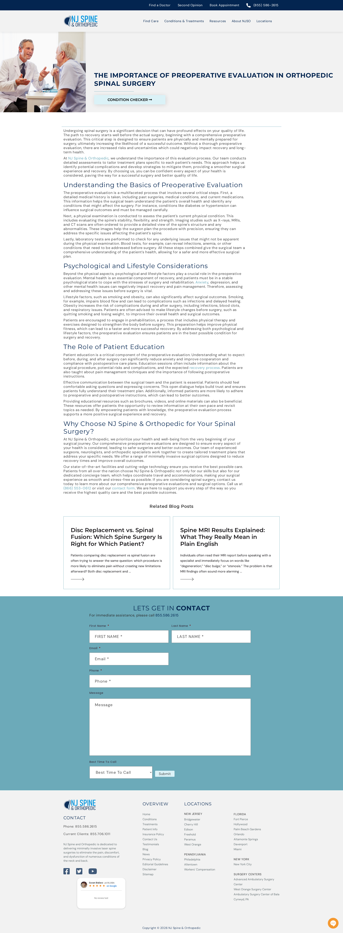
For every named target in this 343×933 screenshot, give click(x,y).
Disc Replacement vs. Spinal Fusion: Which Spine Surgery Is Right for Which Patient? (116, 537)
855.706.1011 (100, 834)
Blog (145, 849)
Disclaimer (149, 869)
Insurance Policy (153, 834)
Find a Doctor (160, 5)
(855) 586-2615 (266, 5)
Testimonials (151, 844)
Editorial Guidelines (155, 864)
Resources (218, 21)
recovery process (205, 367)
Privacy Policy (152, 859)
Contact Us (150, 839)
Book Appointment (224, 5)
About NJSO (241, 21)
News (146, 854)
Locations (264, 21)
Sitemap (148, 874)
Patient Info (150, 829)
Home (146, 814)
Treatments (150, 824)
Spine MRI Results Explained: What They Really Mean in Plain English (222, 537)
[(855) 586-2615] (249, 6)
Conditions (150, 819)
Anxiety (201, 282)
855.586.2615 (167, 615)
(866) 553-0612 (77, 488)
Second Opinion (190, 5)
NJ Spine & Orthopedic (88, 158)
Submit (165, 773)
